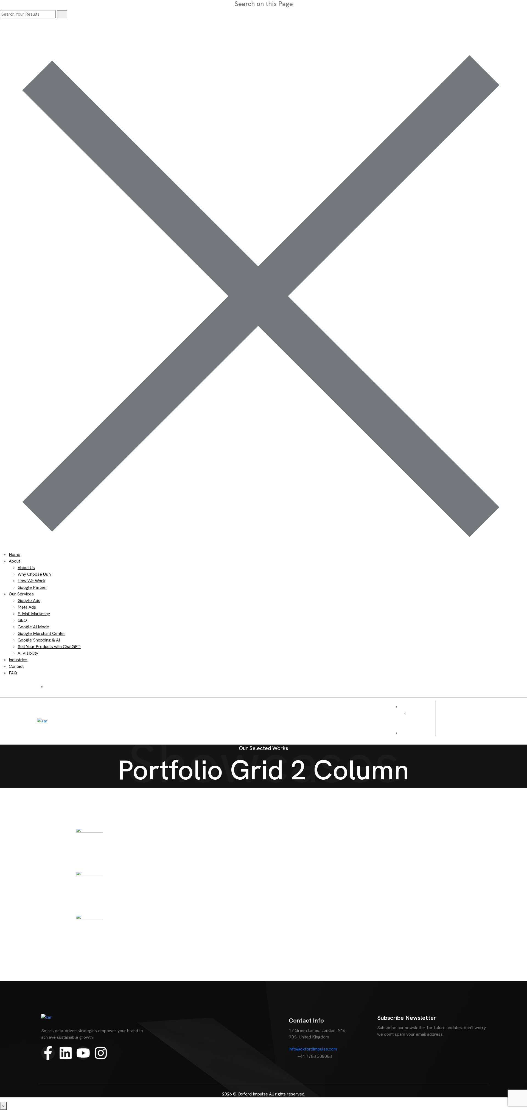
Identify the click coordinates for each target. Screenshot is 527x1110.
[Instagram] (483, 720)
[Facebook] (444, 720)
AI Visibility (28, 653)
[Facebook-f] (48, 1053)
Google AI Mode (33, 627)
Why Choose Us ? (35, 574)
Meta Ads (27, 607)
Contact (16, 666)
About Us (26, 567)
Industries (18, 660)
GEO (22, 620)
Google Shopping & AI (39, 640)
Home (14, 554)
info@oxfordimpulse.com (313, 1049)
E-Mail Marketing (34, 614)
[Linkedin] (470, 720)
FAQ (13, 673)
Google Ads (29, 600)
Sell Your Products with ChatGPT (49, 646)
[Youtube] (457, 720)
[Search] (62, 14)
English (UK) (416, 716)
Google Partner (32, 587)
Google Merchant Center (41, 633)
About (14, 561)
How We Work (31, 581)
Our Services (21, 594)
